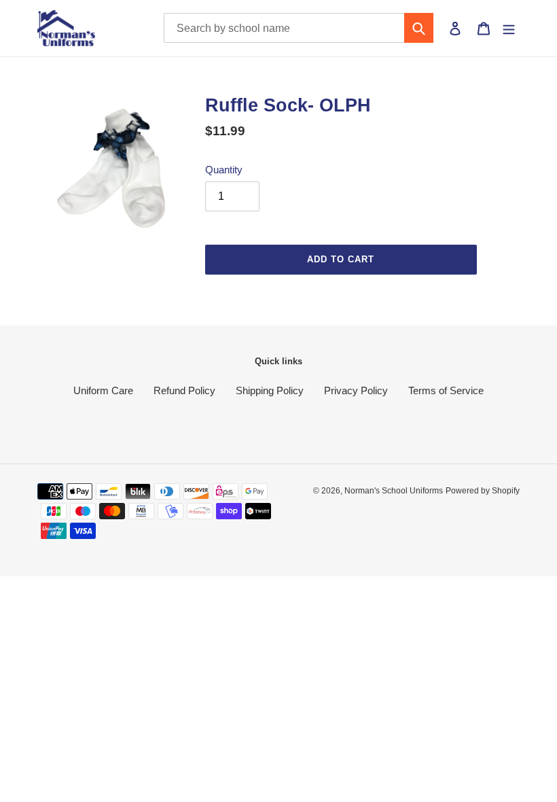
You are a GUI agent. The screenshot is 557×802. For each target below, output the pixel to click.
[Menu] (509, 28)
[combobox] (299, 28)
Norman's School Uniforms (393, 490)
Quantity (223, 169)
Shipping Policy (270, 390)
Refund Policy (184, 390)
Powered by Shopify (483, 490)
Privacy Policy (356, 390)
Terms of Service (446, 390)
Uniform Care (103, 390)
